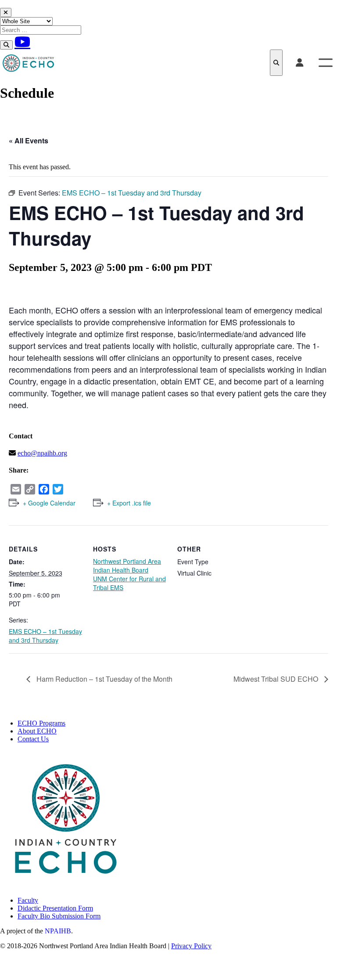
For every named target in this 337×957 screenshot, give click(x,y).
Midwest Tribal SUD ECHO (276, 679)
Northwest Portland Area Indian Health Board (127, 565)
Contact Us (33, 739)
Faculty (28, 900)
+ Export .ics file (129, 502)
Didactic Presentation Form (55, 908)
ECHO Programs (41, 723)
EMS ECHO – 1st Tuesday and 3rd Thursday (45, 635)
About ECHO (37, 731)
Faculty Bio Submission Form (59, 916)
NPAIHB (58, 931)
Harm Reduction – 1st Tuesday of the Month (103, 679)
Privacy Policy (191, 946)
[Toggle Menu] (326, 62)
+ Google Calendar (49, 502)
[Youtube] (22, 42)
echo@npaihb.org (42, 453)
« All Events (28, 140)
